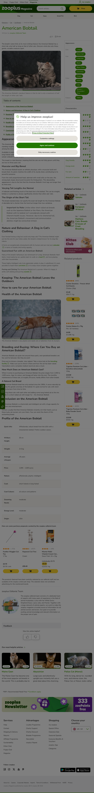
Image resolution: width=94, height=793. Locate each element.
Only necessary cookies (47, 152)
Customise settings (47, 138)
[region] (47, 135)
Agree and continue (47, 145)
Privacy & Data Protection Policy (43, 133)
